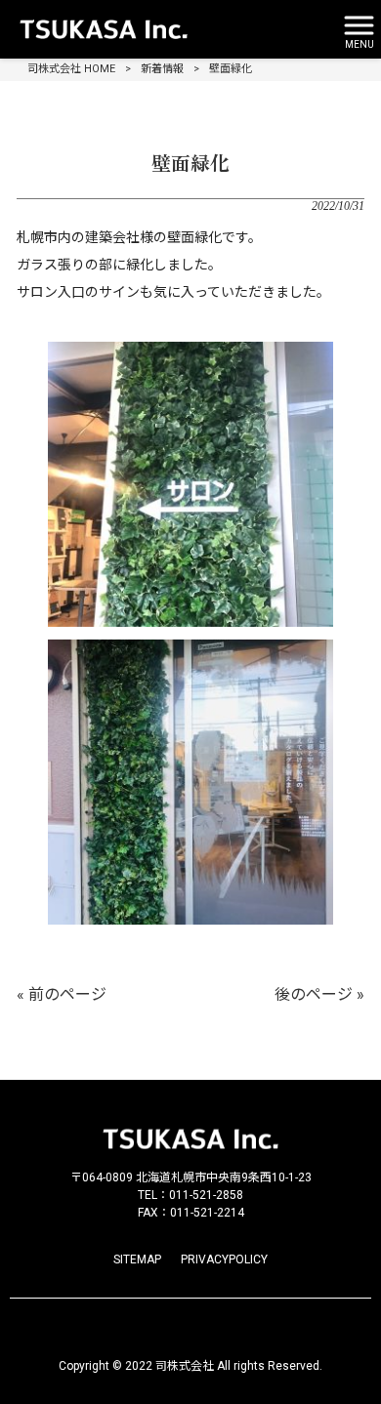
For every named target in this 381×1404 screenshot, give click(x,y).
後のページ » (319, 994)
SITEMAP (137, 1259)
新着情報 (162, 68)
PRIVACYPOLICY (224, 1259)
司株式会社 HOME (71, 68)
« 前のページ (61, 994)
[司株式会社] (166, 29)
